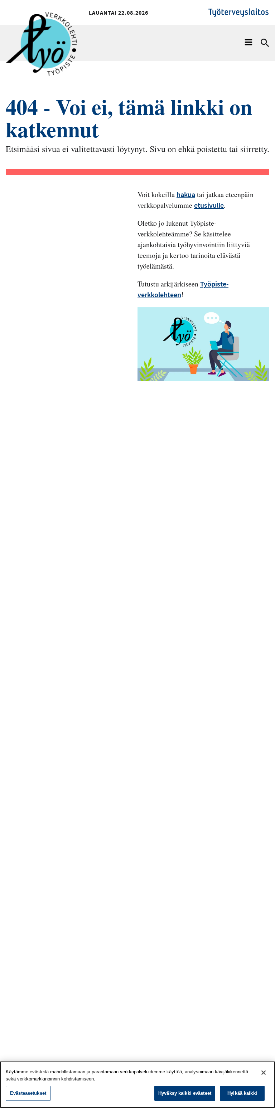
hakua (186, 194)
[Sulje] (263, 1072)
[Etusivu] (41, 24)
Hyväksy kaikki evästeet (184, 1093)
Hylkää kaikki (242, 1093)
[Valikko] (248, 43)
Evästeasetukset (28, 1093)
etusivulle (209, 205)
